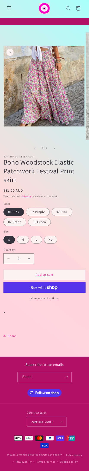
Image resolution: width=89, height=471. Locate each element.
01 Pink (13, 212)
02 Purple (38, 212)
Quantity (9, 250)
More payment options (45, 298)
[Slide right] (54, 148)
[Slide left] (35, 148)
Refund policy (74, 455)
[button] (9, 8)
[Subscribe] (66, 377)
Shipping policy (69, 461)
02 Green (14, 222)
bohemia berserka (27, 454)
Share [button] (12, 336)
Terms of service (46, 461)
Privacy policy (24, 461)
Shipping (26, 196)
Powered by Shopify (50, 454)
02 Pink (61, 212)
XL (50, 239)
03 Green (39, 222)
